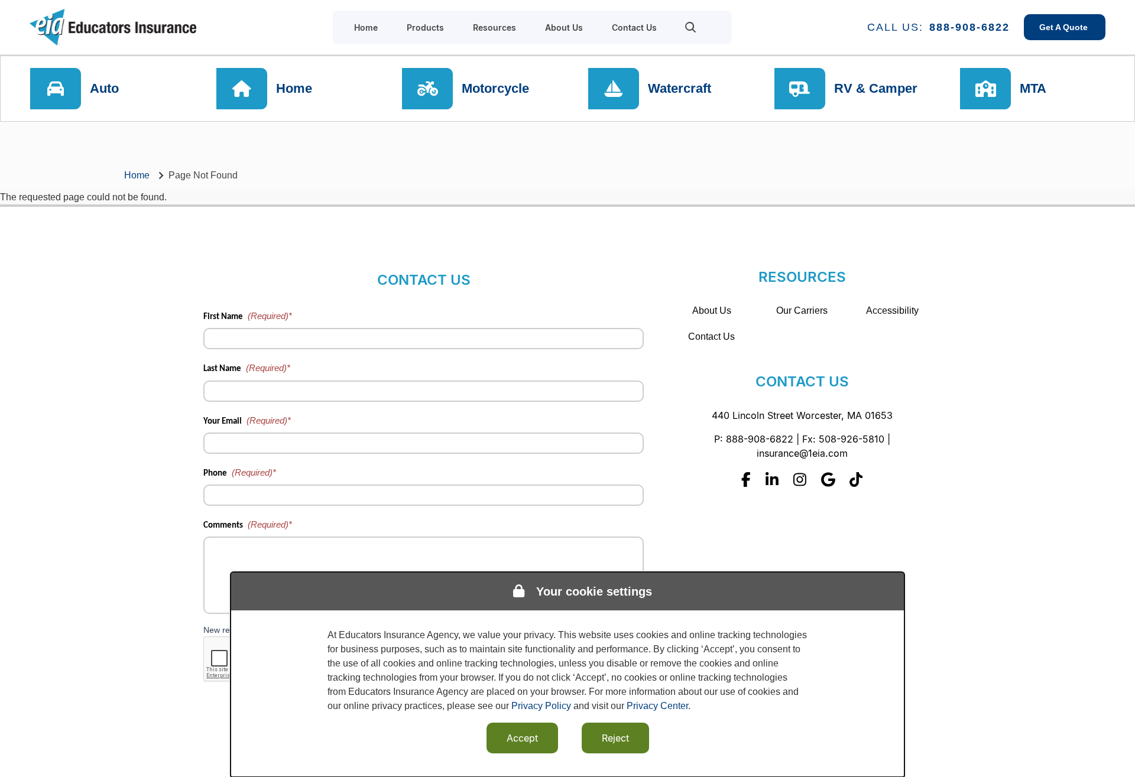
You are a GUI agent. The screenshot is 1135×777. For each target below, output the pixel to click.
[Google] (828, 479)
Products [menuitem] (425, 27)
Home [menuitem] (366, 27)
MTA (1033, 88)
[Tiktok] (855, 479)
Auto (104, 88)
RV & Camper (875, 88)
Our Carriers (802, 310)
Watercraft (679, 88)
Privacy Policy (541, 706)
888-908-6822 (969, 27)
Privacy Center (657, 706)
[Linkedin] (772, 479)
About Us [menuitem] (564, 27)
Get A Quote (1064, 27)
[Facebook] (746, 479)
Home (294, 88)
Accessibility (892, 310)
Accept (522, 738)
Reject (615, 738)
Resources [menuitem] (494, 27)
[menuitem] (691, 27)
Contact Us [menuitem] (634, 27)
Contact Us (711, 336)
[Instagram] (799, 479)
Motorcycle (495, 88)
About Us (711, 310)
